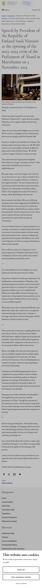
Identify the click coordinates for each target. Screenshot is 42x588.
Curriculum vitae (8, 509)
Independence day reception (13, 548)
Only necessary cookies (21, 577)
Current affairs (7, 502)
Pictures (5, 537)
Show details (21, 583)
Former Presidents (9, 517)
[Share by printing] (20, 474)
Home (4, 16)
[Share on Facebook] (4, 474)
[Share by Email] (14, 474)
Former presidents (9, 541)
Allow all (21, 570)
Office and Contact (9, 521)
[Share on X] (9, 474)
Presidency (6, 513)
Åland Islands (7, 483)
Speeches (11, 16)
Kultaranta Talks (8, 533)
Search (35, 10)
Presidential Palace (9, 545)
